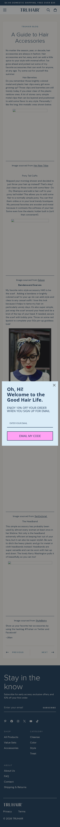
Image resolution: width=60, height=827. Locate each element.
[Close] (54, 385)
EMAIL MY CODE (30, 436)
